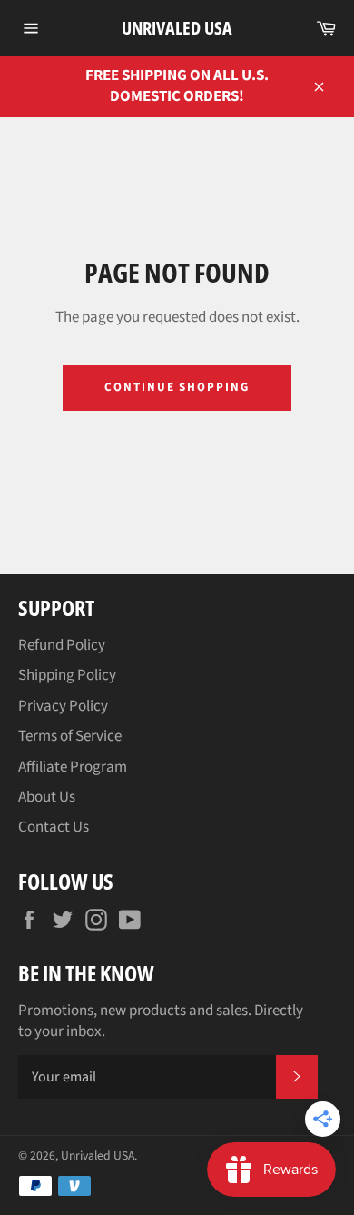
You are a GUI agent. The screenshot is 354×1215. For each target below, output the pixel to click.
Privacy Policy (63, 706)
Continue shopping (177, 387)
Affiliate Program (72, 767)
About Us (46, 797)
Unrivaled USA (177, 27)
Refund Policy (61, 645)
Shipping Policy (67, 675)
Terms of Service (70, 736)
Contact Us (53, 827)
